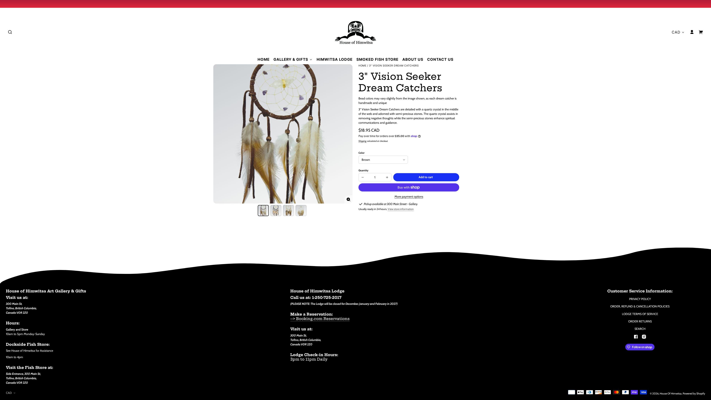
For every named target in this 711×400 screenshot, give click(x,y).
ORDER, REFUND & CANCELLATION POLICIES (640, 306)
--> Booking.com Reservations (320, 318)
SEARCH (640, 329)
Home (362, 65)
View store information (401, 209)
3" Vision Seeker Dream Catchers (394, 65)
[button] (10, 32)
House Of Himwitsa (671, 393)
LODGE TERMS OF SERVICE (640, 314)
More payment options (409, 196)
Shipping (362, 141)
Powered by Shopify (694, 393)
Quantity (363, 170)
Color (361, 152)
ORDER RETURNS (640, 321)
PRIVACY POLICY (640, 299)
